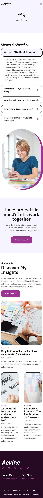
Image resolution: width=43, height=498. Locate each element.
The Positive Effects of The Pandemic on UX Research (32, 413)
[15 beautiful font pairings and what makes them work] (10, 388)
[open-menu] (41, 4)
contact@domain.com (9, 478)
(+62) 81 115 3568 (28, 478)
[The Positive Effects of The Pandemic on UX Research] (33, 388)
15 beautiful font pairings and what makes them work (8, 414)
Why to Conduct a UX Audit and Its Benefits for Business (19, 353)
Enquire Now (20, 240)
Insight (4, 405)
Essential (5, 348)
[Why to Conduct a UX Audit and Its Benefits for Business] (21, 323)
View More (9, 294)
